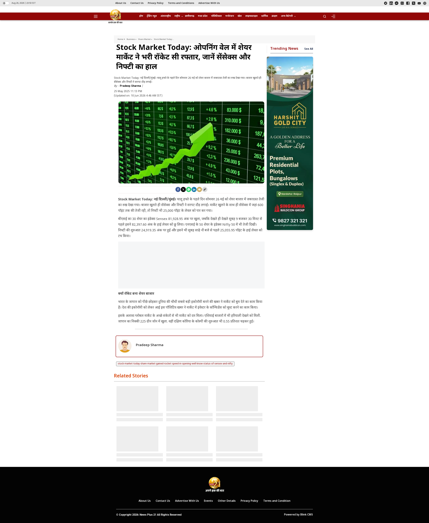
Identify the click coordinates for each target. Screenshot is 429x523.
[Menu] (333, 16)
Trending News (284, 48)
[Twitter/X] (413, 3)
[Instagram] (424, 3)
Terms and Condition (276, 501)
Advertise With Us (209, 3)
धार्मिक (264, 16)
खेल (240, 16)
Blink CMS (306, 515)
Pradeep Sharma (131, 85)
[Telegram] (385, 3)
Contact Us (136, 3)
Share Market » (145, 39)
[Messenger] (396, 3)
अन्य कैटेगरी (287, 16)
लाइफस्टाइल (251, 16)
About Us (120, 3)
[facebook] (178, 189)
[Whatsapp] (188, 189)
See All (308, 49)
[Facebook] (408, 3)
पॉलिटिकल (216, 16)
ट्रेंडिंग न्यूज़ (152, 16)
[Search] (324, 16)
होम (141, 16)
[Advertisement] (191, 267)
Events (208, 501)
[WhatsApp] (402, 3)
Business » (131, 39)
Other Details (227, 501)
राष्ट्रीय (177, 16)
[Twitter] (183, 189)
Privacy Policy (156, 3)
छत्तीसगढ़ (189, 16)
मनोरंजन (229, 16)
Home (121, 39)
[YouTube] (419, 3)
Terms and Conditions (181, 3)
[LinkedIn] (391, 3)
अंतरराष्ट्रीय (166, 16)
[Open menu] (97, 16)
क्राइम (274, 16)
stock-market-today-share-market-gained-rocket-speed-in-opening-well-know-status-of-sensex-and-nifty (175, 363)
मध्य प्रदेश (202, 16)
